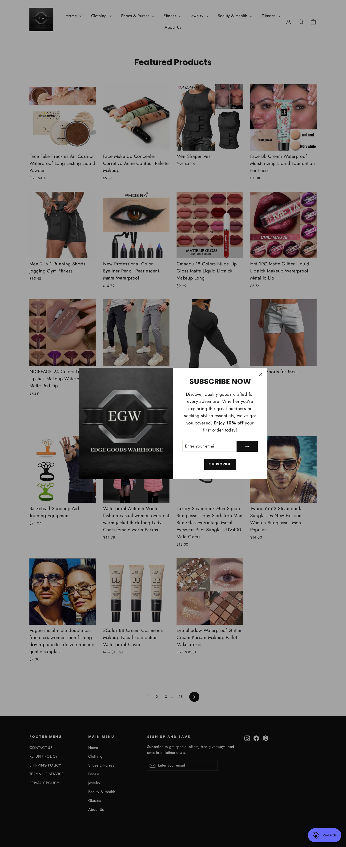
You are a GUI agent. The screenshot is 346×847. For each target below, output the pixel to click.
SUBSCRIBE (220, 464)
